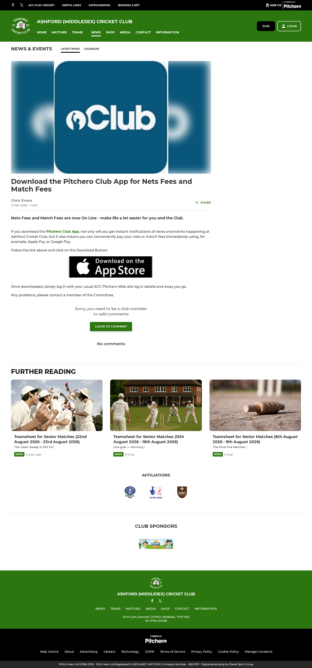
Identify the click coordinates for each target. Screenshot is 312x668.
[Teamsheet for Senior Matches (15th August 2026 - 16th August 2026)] (156, 405)
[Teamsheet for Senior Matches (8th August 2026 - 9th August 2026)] (255, 405)
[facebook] (13, 5)
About (69, 652)
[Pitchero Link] (292, 7)
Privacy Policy (201, 652)
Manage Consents (258, 652)
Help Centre (49, 652)
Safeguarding (99, 5)
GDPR (149, 652)
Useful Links (71, 5)
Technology (130, 652)
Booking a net (128, 5)
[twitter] (21, 5)
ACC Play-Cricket (41, 5)
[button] (41, 32)
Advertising (89, 652)
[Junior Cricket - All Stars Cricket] (156, 545)
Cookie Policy (228, 652)
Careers (109, 652)
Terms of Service (172, 652)
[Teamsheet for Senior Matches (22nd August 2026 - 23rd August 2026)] (57, 405)
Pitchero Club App (62, 232)
